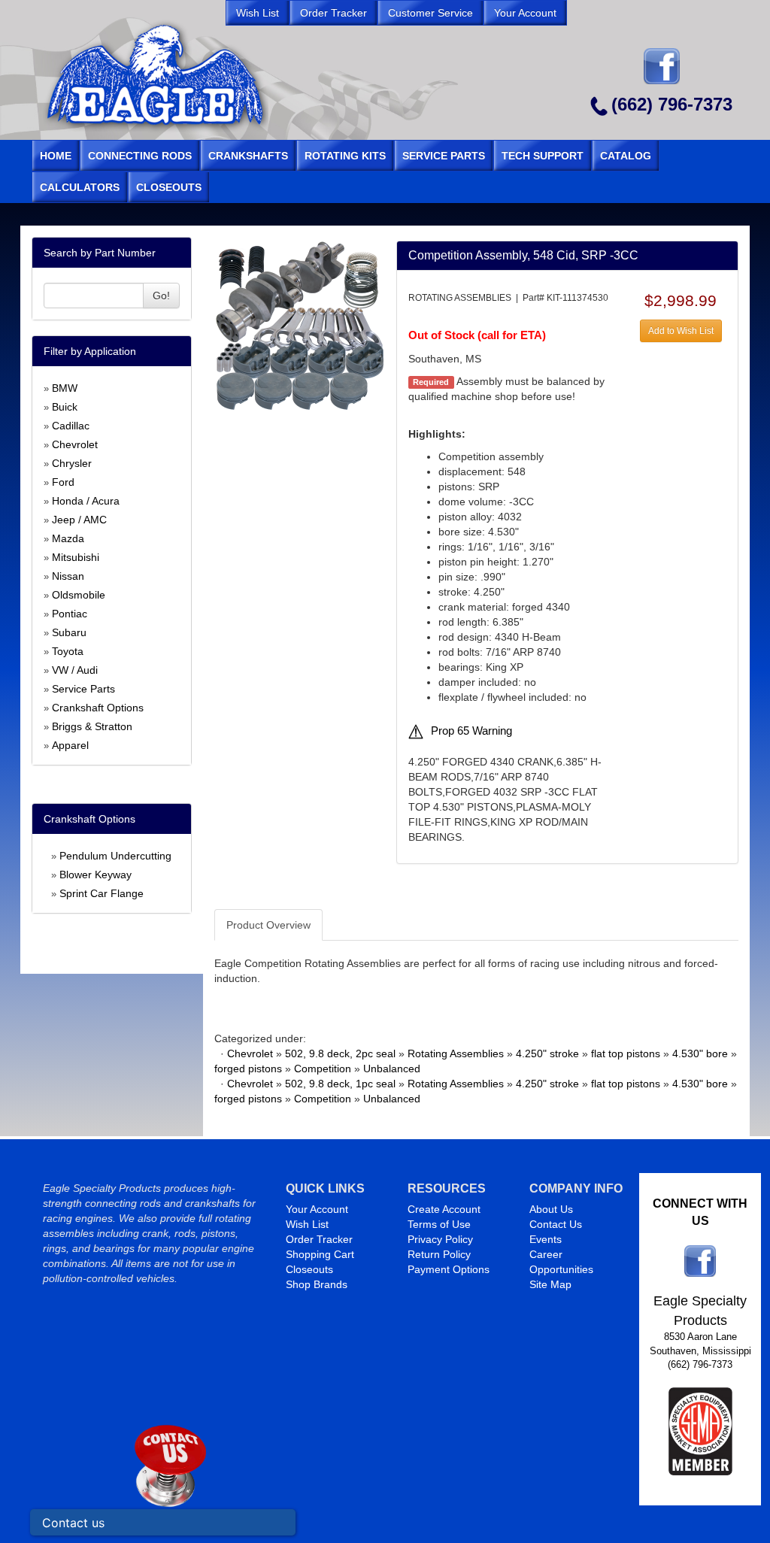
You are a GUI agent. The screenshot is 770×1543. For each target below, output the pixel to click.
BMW (64, 388)
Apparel (70, 745)
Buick (64, 407)
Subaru (69, 632)
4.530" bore (700, 1053)
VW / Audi (75, 670)
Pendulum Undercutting (115, 856)
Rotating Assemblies (456, 1053)
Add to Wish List (681, 331)
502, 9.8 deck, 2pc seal (340, 1053)
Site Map (550, 1284)
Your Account (317, 1209)
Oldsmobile (78, 595)
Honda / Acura (86, 501)
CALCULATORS (80, 187)
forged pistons (248, 1069)
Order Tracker (319, 1239)
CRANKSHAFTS (248, 156)
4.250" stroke (547, 1053)
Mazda (68, 538)
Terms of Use (439, 1224)
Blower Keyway (95, 875)
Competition (322, 1069)
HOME (55, 156)
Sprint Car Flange (101, 893)
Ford (63, 482)
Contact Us (555, 1224)
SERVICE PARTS (443, 156)
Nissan (68, 576)
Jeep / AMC (79, 520)
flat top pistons (625, 1053)
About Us (551, 1209)
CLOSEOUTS (169, 187)
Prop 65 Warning (471, 731)
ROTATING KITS (345, 156)
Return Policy (439, 1254)
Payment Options (449, 1269)
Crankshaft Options (98, 708)
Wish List (307, 1224)
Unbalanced (391, 1069)
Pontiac (69, 614)
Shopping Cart (320, 1254)
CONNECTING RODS (140, 156)
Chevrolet (75, 444)
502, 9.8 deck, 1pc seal (340, 1084)
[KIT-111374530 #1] (298, 324)
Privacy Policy (440, 1239)
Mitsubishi (75, 557)
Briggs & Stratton (92, 726)
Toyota (67, 651)
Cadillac (70, 426)
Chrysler (72, 463)
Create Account (444, 1209)
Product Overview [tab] (268, 925)
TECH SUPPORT (543, 156)
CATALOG (625, 156)
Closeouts (309, 1269)
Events (545, 1239)
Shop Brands (316, 1284)
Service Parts (83, 689)
